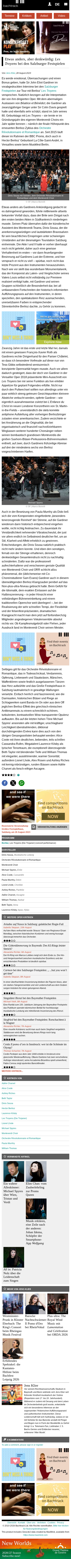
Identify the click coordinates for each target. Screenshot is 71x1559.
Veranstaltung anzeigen (52, 827)
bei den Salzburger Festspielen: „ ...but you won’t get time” (35, 972)
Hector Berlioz (8, 1108)
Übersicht (11, 1522)
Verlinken (41, 1522)
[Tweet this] (13, 783)
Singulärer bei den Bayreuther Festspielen (29, 998)
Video (61, 15)
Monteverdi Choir (10, 1133)
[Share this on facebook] (5, 783)
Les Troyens (48, 90)
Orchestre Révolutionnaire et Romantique (21, 1138)
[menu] (66, 4)
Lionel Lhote (7, 1123)
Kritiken (27, 15)
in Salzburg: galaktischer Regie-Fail (33, 924)
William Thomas (9, 1148)
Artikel (44, 15)
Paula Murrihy (8, 1143)
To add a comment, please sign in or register (22, 1445)
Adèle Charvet (8, 1083)
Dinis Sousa (7, 1103)
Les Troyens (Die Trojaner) (14, 1118)
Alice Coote (7, 1088)
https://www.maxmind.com (35, 1535)
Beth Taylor (7, 1098)
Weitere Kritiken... (12, 1071)
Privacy (60, 1522)
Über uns (31, 1522)
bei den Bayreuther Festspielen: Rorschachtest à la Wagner (34, 1021)
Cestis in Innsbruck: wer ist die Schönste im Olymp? (35, 1046)
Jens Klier (10, 73)
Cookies (51, 1522)
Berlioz (5, 843)
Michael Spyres (9, 1128)
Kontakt (21, 1522)
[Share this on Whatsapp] (21, 783)
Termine (9, 15)
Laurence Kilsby (9, 1113)
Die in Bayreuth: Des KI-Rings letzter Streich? (34, 947)
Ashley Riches (8, 1093)
